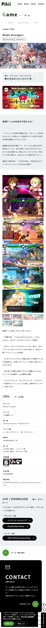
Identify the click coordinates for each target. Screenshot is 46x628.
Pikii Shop (44, 620)
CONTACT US (24, 604)
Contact (41, 4)
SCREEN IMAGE (23, 23)
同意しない (21, 623)
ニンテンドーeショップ (17, 520)
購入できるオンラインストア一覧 (18, 78)
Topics (33, 4)
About (26, 4)
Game (20, 4)
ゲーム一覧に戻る (18, 553)
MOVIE (10, 23)
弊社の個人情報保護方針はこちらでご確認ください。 (18, 618)
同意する (9, 623)
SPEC (36, 23)
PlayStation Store (16, 526)
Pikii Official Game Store (19, 538)
